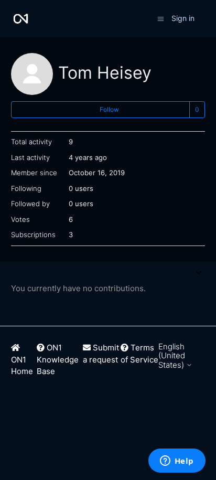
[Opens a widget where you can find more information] (177, 462)
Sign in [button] (183, 18)
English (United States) (172, 355)
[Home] (20, 18)
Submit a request (101, 354)
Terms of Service (139, 354)
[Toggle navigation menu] (160, 18)
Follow (109, 109)
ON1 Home (22, 366)
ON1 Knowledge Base (58, 359)
